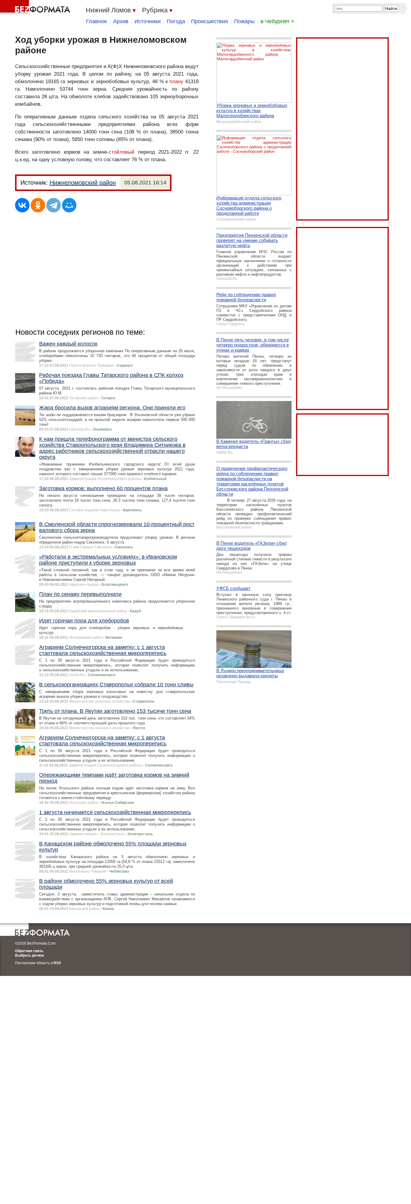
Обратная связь (29, 951)
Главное (96, 21)
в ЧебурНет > (277, 21)
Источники (147, 21)
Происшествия (209, 21)
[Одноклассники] (38, 205)
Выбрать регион (29, 955)
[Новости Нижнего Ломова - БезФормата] (36, 7)
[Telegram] (53, 205)
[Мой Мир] (69, 205)
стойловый (121, 152)
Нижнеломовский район (83, 182)
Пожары (244, 21)
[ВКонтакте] (22, 205)
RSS (57, 963)
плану (176, 81)
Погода (176, 21)
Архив (120, 21)
